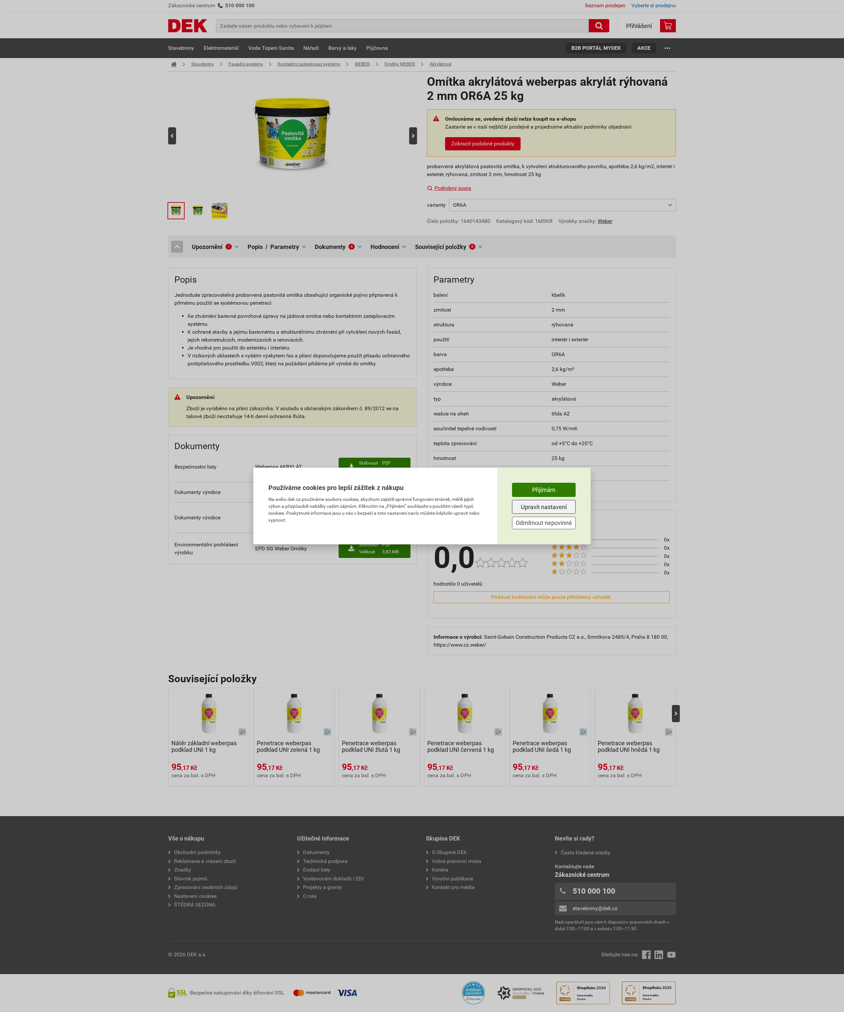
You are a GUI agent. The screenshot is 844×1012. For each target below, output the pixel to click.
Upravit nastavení (544, 507)
